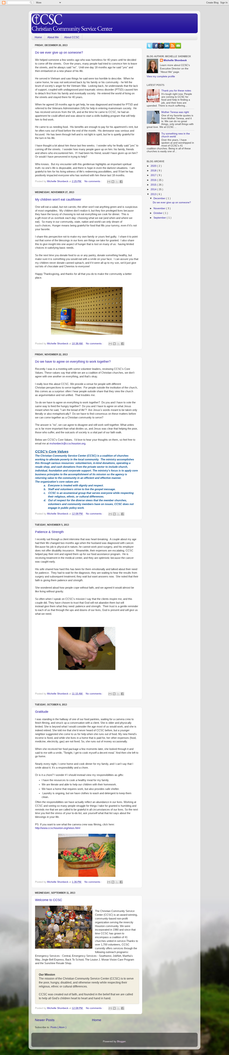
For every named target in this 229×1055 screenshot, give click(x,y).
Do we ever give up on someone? (59, 52)
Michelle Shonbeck (175, 60)
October (158, 213)
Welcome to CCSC (48, 900)
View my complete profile (161, 76)
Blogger (121, 1041)
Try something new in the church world (175, 135)
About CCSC (71, 37)
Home (38, 37)
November (160, 208)
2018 (154, 170)
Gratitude (41, 711)
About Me (53, 37)
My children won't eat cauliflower (58, 199)
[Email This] (109, 181)
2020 (154, 166)
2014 (154, 189)
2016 (154, 180)
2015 (154, 184)
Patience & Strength (49, 532)
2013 (154, 194)
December (160, 198)
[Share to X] (117, 181)
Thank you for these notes (176, 90)
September (160, 217)
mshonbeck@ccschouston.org (67, 443)
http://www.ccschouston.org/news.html (57, 828)
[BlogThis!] (113, 181)
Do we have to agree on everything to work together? (73, 361)
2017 (154, 175)
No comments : (93, 181)
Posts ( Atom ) (58, 1027)
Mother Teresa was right (175, 112)
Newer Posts (45, 1020)
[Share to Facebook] (121, 181)
